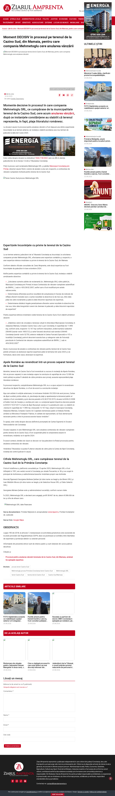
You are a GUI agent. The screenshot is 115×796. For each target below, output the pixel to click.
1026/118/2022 (41, 158)
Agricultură (37, 23)
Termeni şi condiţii (83, 792)
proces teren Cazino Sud (20, 567)
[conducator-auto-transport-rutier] (98, 230)
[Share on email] (63, 95)
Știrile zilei (15, 19)
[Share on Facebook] (59, 95)
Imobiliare (74, 23)
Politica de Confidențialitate (98, 792)
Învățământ (8, 23)
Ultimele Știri (93, 44)
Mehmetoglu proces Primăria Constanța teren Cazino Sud (32, 571)
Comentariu (8, 691)
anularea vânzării (62, 113)
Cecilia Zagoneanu (17, 99)
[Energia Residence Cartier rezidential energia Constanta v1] (98, 39)
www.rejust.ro (53, 512)
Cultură (72, 19)
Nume (6, 715)
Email (6, 725)
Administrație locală (31, 19)
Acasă (6, 19)
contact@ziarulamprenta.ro (57, 783)
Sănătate (26, 23)
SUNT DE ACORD (57, 794)
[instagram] (16, 781)
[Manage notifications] (110, 778)
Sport (18, 23)
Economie (63, 19)
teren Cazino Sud (18, 575)
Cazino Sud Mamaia (55, 575)
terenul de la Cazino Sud (36, 575)
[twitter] (20, 781)
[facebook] (12, 781)
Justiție (54, 19)
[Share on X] (71, 95)
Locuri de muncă (61, 23)
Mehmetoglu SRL (62, 571)
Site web (6, 735)
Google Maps (18, 520)
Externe (48, 23)
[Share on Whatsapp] (67, 95)
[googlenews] (25, 781)
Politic (46, 19)
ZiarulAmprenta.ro (31, 792)
